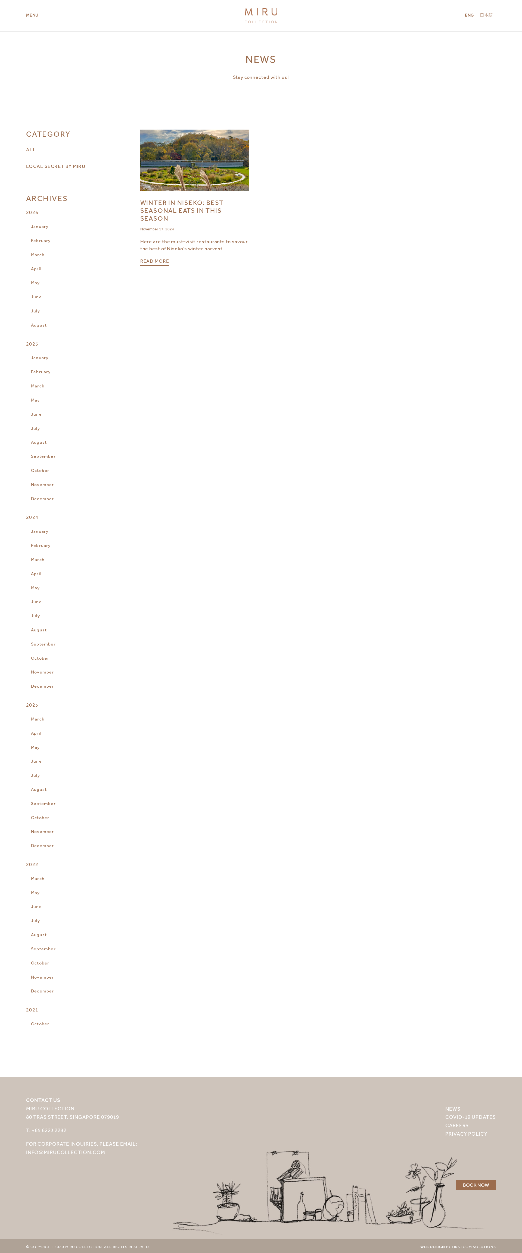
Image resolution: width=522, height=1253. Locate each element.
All (31, 150)
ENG (469, 15)
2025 (32, 344)
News (453, 1109)
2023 (32, 705)
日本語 (486, 15)
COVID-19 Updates (470, 1117)
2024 (32, 517)
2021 (32, 1010)
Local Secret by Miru (55, 166)
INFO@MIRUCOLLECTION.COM (65, 1152)
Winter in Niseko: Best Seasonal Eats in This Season (182, 210)
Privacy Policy (466, 1134)
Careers (457, 1125)
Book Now (476, 1185)
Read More (154, 261)
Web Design (432, 1247)
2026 (32, 212)
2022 (32, 864)
